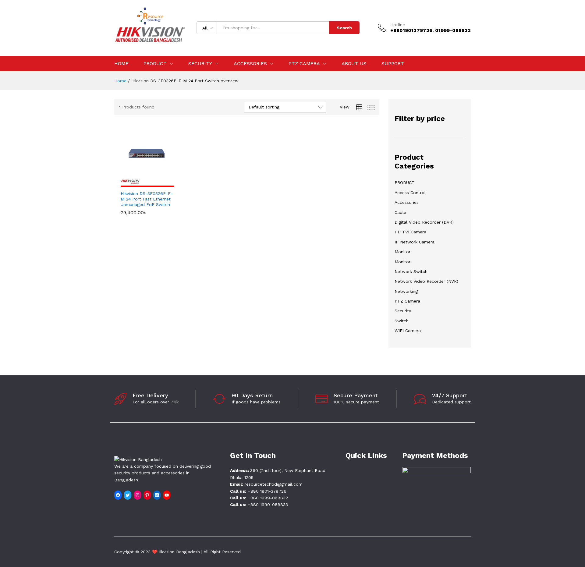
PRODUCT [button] (155, 63)
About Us (354, 63)
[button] (140, 183)
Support (392, 63)
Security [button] (200, 63)
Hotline (397, 24)
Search (344, 27)
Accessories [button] (250, 63)
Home (121, 63)
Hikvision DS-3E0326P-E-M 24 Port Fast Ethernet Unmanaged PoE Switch (146, 199)
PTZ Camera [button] (304, 63)
